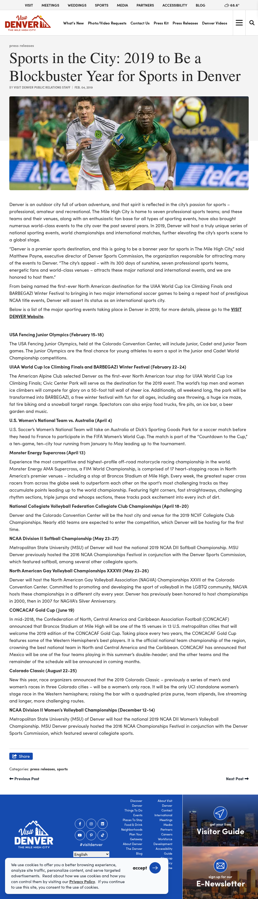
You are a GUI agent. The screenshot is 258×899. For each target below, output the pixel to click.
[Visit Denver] (28, 23)
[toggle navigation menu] (239, 22)
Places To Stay (132, 820)
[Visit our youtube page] (80, 835)
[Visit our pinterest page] (91, 835)
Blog (200, 5)
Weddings (77, 5)
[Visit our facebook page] (80, 824)
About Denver (132, 844)
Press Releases (185, 22)
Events (137, 815)
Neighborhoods (131, 829)
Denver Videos (214, 22)
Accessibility (175, 5)
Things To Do (133, 810)
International (163, 815)
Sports (101, 5)
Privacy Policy (82, 881)
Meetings (50, 5)
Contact (167, 810)
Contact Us (140, 22)
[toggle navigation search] (251, 22)
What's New (73, 22)
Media (122, 5)
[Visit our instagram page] (91, 824)
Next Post (235, 778)
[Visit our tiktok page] (103, 835)
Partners (145, 5)
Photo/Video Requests (107, 22)
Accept (140, 867)
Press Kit (161, 22)
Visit (29, 5)
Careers (166, 834)
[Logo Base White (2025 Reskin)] (34, 834)
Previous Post (26, 778)
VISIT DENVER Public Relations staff (42, 87)
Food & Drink (133, 825)
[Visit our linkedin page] (103, 824)
